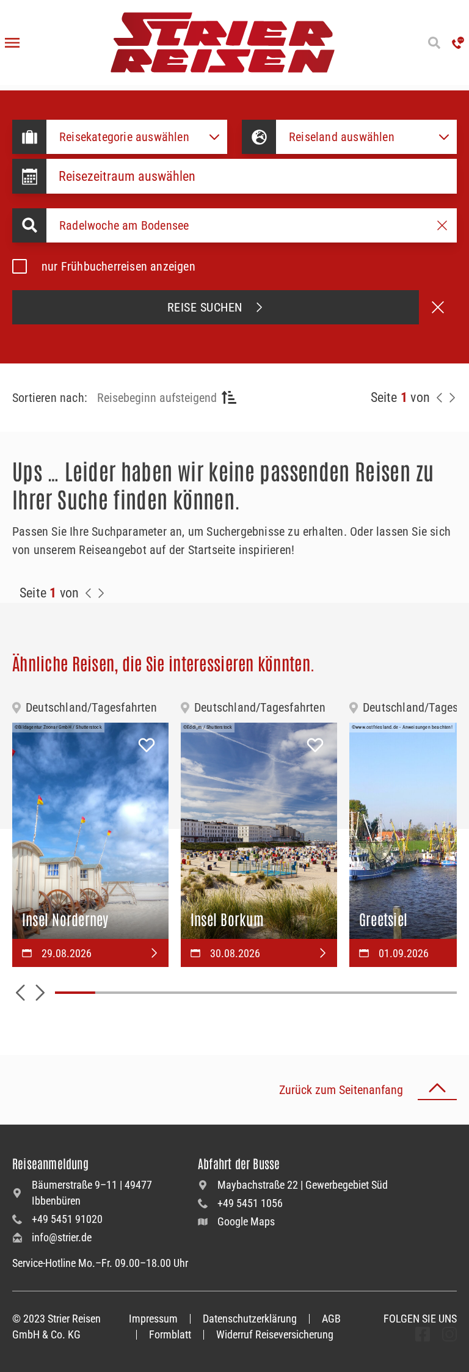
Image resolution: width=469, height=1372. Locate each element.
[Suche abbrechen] (438, 307)
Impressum (153, 1318)
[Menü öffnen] (12, 42)
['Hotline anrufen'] (458, 43)
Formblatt (170, 1334)
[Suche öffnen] (434, 43)
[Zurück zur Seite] (440, 398)
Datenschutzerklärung (250, 1318)
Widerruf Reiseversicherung (274, 1334)
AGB (331, 1318)
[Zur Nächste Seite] (101, 593)
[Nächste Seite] (452, 398)
